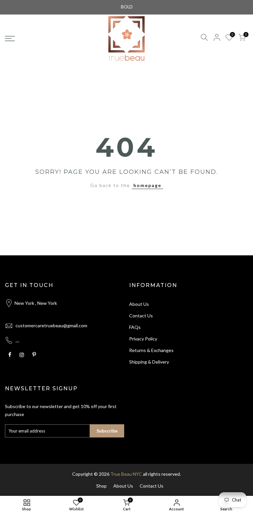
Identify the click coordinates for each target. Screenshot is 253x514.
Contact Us (141, 315)
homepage (147, 185)
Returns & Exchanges (151, 350)
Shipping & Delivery (149, 362)
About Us (139, 304)
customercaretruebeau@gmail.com (51, 325)
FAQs (135, 327)
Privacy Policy (143, 338)
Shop (101, 486)
